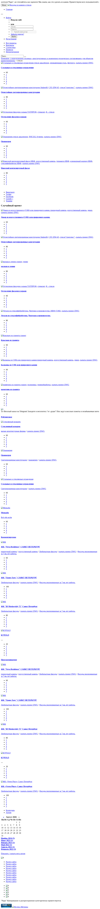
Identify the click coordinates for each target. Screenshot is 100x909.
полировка (31, 385)
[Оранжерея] (7, 137)
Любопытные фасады (48, 552)
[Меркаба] (5, 508)
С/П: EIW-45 (54, 87)
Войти (8, 18)
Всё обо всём (6, 517)
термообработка (44, 385)
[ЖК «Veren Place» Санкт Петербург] (16, 782)
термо (25, 262)
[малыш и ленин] (8, 262)
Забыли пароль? (17, 34)
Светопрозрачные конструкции (14, 460)
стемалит (41, 112)
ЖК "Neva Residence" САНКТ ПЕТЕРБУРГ (20, 547)
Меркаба (5, 513)
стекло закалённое (41, 63)
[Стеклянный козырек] (11, 422)
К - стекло (50, 112)
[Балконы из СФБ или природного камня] (19, 360)
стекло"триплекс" (67, 87)
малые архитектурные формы (13, 431)
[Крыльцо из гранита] (10, 335)
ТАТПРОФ (32, 112)
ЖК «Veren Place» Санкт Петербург (16, 786)
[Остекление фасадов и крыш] (14, 112)
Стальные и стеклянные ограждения (17, 68)
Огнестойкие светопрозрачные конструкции (20, 92)
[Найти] (25, 56)
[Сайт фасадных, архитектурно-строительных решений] (19, 5)
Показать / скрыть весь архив (13, 854)
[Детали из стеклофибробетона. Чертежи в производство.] (26, 311)
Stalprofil (44, 87)
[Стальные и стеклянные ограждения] (17, 63)
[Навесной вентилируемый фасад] (16, 161)
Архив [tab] (8, 812)
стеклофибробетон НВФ (11, 163)
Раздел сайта (11, 862)
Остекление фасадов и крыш (13, 117)
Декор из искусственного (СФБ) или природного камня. (25, 217)
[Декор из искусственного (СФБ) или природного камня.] (25, 210)
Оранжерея (6, 141)
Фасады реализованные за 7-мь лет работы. (57, 582)
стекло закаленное (20, 137)
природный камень (58, 210)
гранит (19, 262)
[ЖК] (3, 542)
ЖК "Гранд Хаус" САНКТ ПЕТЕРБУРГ (19, 578)
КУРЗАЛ (5, 635)
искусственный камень (45, 161)
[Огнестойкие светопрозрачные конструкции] (20, 87)
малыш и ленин (8, 266)
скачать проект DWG (84, 63)
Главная (9, 9)
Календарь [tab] (10, 810)
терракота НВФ (62, 161)
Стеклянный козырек (10, 426)
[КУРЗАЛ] (5, 630)
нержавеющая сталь (58, 63)
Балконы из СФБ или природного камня (19, 365)
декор (90, 210)
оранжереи (33, 460)
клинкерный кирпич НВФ (81, 161)
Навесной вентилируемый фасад (15, 168)
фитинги (71, 63)
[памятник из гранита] (11, 385)
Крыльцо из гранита (10, 340)
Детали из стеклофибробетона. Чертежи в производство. (26, 316)
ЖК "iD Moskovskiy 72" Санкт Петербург (19, 606)
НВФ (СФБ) (56, 311)
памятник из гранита (10, 389)
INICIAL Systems (36, 137)
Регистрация (11, 39)
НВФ (33, 161)
